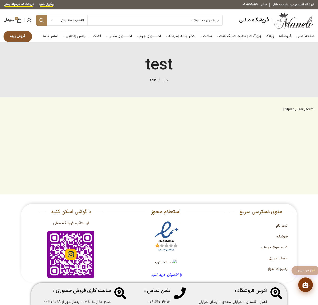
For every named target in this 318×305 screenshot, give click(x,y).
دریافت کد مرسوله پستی (19, 5)
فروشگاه (282, 236)
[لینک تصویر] (166, 236)
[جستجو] (41, 20)
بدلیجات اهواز (278, 269)
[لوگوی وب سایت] (294, 20)
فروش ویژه (17, 36)
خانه (165, 80)
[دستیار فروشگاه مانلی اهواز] (305, 284)
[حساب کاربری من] (29, 20)
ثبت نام (282, 226)
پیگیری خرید (46, 5)
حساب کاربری (278, 258)
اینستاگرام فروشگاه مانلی (71, 223)
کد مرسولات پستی (274, 247)
